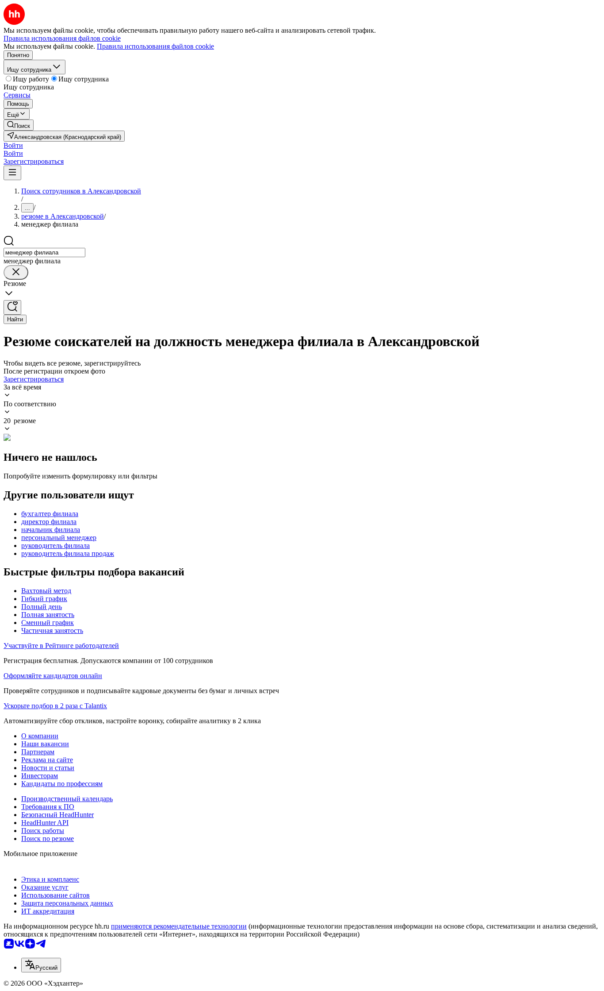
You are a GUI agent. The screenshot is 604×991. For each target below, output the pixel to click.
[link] (19, 125)
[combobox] (44, 252)
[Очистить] (16, 272)
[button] (13, 145)
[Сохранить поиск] (12, 307)
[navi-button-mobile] (12, 173)
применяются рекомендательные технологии (179, 926)
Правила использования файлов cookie (155, 46)
